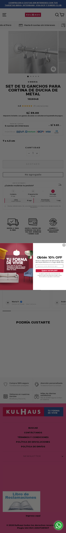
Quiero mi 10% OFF (49, 271)
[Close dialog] (64, 245)
